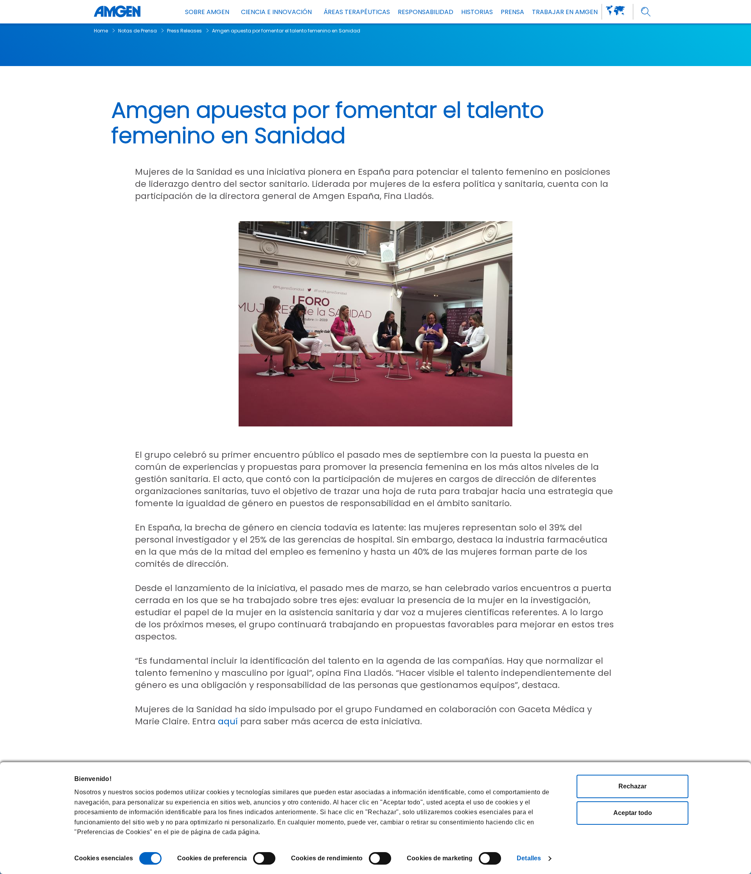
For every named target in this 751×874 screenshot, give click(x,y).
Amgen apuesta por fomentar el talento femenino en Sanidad (286, 30)
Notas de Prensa (137, 30)
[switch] (264, 858)
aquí (228, 721)
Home (101, 30)
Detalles (529, 858)
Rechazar (632, 786)
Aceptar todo (632, 813)
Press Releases (184, 30)
